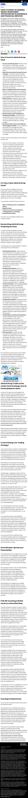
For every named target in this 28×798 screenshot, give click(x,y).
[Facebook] (15, 52)
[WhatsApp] (5, 52)
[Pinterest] (19, 52)
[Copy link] (2, 52)
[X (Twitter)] (8, 52)
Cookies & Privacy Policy (6, 746)
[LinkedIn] (12, 52)
